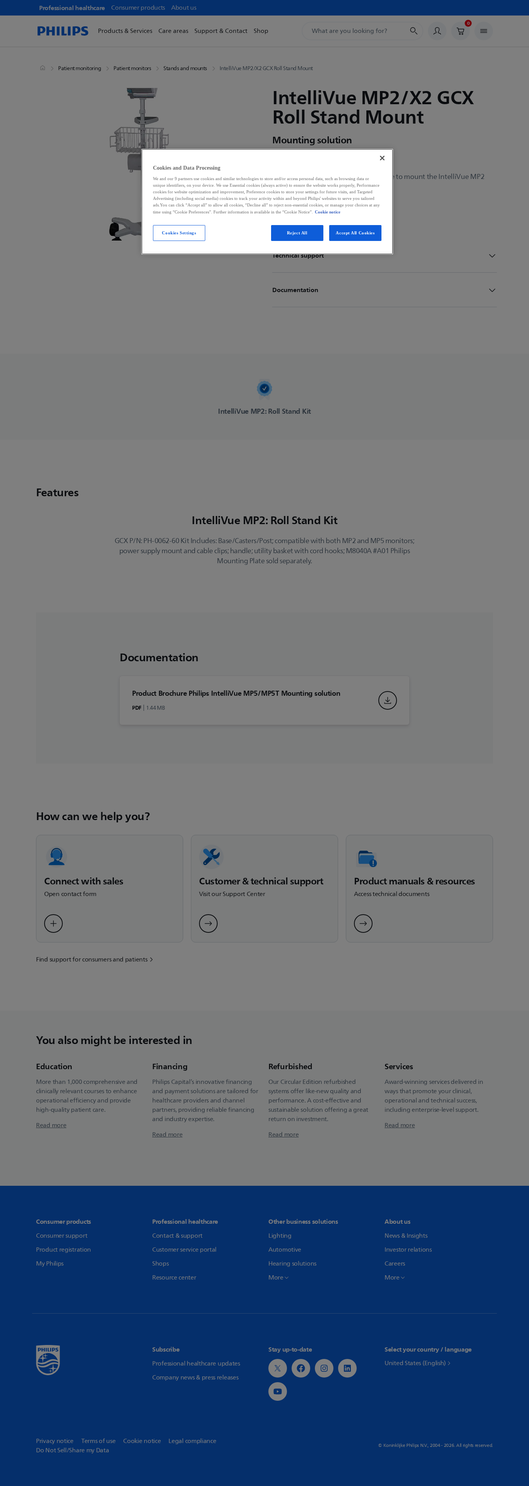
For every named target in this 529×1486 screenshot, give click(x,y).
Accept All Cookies (355, 232)
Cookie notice (327, 212)
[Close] (382, 158)
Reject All (297, 232)
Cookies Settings (179, 232)
